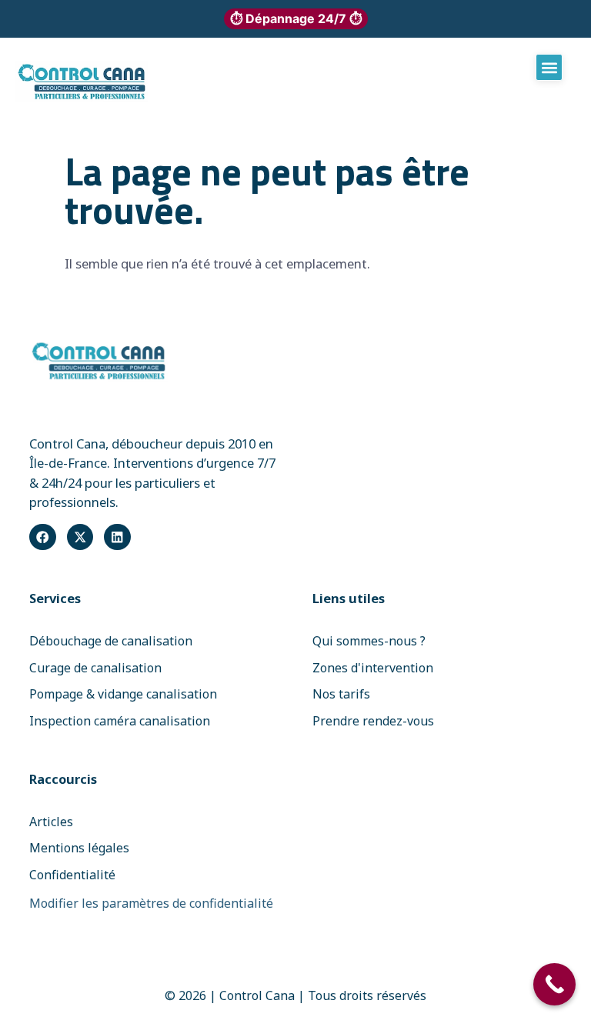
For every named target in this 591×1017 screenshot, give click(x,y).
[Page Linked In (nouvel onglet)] (117, 537)
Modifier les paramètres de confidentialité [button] (151, 903)
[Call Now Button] (554, 984)
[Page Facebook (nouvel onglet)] (42, 537)
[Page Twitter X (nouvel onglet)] (80, 537)
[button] (549, 67)
